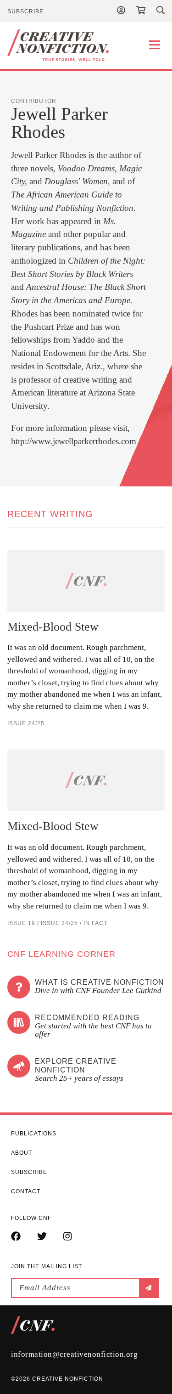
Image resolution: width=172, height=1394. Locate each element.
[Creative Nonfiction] (86, 45)
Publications (33, 1133)
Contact (25, 1191)
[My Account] (121, 11)
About (21, 1153)
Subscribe (25, 11)
